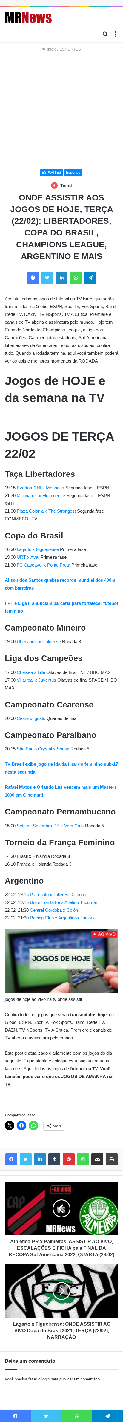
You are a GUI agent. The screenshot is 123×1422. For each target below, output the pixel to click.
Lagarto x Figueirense (38, 549)
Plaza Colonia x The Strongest (46, 511)
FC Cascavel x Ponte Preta (43, 564)
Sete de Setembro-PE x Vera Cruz (50, 825)
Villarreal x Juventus (36, 680)
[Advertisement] (61, 110)
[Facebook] (11, 1159)
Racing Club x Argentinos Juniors (62, 917)
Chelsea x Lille (31, 672)
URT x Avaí (28, 557)
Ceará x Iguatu (31, 718)
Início (51, 49)
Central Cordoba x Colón (54, 910)
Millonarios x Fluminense (41, 495)
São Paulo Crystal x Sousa (43, 748)
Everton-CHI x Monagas (40, 487)
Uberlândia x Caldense (39, 641)
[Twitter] (26, 1159)
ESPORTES (70, 49)
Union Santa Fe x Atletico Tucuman (64, 902)
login (45, 1379)
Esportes (73, 172)
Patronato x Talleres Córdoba (57, 894)
